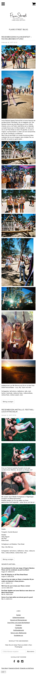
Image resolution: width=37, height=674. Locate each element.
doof (29, 391)
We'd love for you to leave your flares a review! (15, 586)
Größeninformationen (18, 617)
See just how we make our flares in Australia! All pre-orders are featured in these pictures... (17, 580)
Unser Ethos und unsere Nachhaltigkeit (18, 623)
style (21, 395)
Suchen (18, 615)
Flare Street (21, 544)
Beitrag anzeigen (8, 402)
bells (26, 391)
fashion (3, 393)
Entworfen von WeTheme (27, 668)
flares (26, 551)
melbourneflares (27, 393)
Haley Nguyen (5, 537)
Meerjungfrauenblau (15, 498)
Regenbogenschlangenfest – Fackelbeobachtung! (16, 38)
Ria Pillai (4, 538)
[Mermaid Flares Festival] (18, 454)
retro (25, 553)
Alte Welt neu (9, 547)
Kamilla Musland (12, 532)
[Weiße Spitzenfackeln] (18, 152)
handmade (9, 393)
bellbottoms (20, 391)
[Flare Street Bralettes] (18, 483)
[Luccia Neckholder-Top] (18, 201)
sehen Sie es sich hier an (27, 502)
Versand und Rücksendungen (18, 620)
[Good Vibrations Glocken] (17, 262)
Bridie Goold (4, 540)
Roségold (4, 498)
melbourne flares (18, 393)
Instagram (17, 137)
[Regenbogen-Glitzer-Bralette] (17, 335)
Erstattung (19, 625)
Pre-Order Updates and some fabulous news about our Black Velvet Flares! (18, 591)
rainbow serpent (14, 395)
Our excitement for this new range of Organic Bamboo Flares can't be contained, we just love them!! (18, 569)
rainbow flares (5, 395)
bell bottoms (13, 391)
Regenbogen (30, 497)
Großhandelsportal (18, 630)
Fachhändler (18, 628)
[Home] (18, 16)
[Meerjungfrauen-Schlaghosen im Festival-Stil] (18, 515)
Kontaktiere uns (18, 635)
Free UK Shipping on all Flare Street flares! (14, 574)
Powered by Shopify (14, 668)
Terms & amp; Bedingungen (18, 633)
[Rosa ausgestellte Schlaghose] (17, 94)
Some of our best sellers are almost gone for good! (17, 597)
